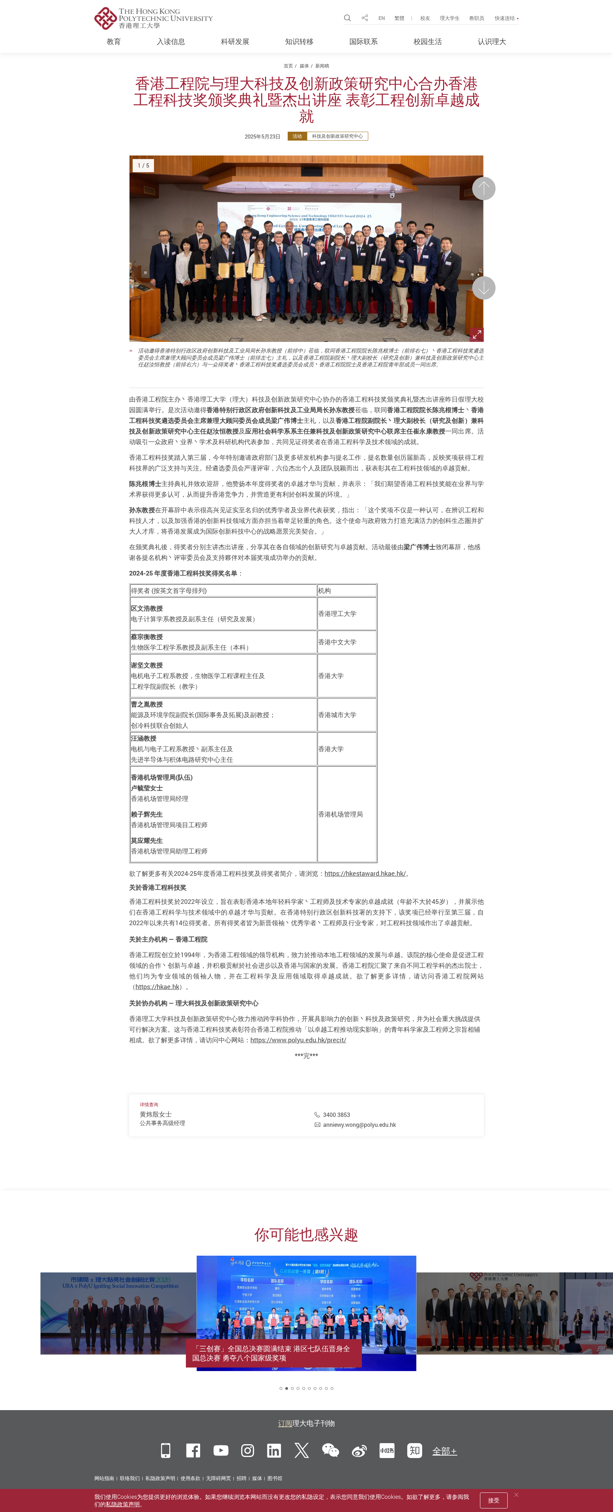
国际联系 (363, 41)
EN (382, 18)
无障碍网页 (218, 1478)
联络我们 (130, 1478)
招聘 (242, 1478)
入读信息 (171, 41)
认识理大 (492, 41)
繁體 (399, 18)
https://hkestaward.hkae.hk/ (365, 873)
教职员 (476, 18)
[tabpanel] (306, 1329)
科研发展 (235, 41)
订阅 (285, 1423)
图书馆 (274, 1478)
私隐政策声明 (160, 1478)
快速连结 (505, 18)
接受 (493, 1500)
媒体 (304, 65)
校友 (425, 18)
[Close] (516, 1494)
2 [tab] (287, 1388)
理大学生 (450, 18)
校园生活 (428, 41)
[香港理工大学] (153, 18)
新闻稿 (322, 65)
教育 (114, 41)
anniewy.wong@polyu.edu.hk (359, 1125)
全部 (441, 1451)
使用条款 (190, 1478)
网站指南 (104, 1478)
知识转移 (299, 41)
